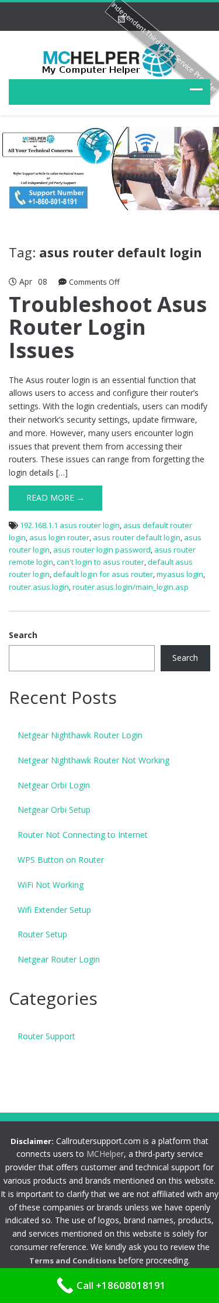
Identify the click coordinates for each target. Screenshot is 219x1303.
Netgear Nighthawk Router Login (80, 735)
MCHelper (105, 1153)
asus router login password (102, 549)
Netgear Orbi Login (54, 785)
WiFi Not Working (51, 884)
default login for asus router (103, 574)
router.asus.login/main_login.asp (130, 587)
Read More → (55, 497)
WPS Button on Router (61, 859)
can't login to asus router (100, 562)
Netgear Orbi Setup (54, 809)
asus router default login (136, 537)
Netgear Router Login (59, 959)
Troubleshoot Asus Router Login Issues (108, 327)
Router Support (46, 1036)
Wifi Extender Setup (54, 909)
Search (23, 634)
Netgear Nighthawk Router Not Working (93, 760)
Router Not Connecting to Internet (83, 834)
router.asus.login (39, 587)
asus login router (59, 537)
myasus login (180, 574)
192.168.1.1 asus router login (70, 525)
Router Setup (42, 934)
